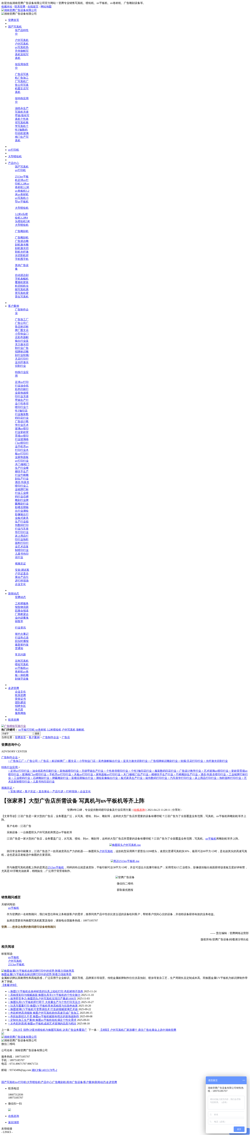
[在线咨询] (139, 809)
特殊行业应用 (9, 767)
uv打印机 (20, 170)
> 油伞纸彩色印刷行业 (43, 770)
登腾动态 (20, 597)
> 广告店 (43, 761)
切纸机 (22, 285)
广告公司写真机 (22, 85)
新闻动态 (100, 1082)
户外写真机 (22, 40)
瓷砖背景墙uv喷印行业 (22, 436)
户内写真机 (22, 43)
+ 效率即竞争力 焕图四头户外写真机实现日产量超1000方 (42, 998)
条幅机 (24, 278)
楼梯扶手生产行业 (22, 471)
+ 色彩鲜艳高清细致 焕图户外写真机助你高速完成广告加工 (43, 1012)
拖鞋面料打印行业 (22, 543)
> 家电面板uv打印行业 (107, 774)
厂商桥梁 (20, 614)
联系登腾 (19, 6)
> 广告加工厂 (16, 761)
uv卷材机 (40, 729)
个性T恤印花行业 (22, 411)
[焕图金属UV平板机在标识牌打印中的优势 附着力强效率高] (37, 970)
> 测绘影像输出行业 (106, 778)
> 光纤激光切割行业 (216, 761)
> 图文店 (71, 761)
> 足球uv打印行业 (19, 770)
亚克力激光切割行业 (22, 344)
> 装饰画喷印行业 (68, 770)
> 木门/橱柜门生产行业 (135, 774)
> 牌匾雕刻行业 (59, 778)
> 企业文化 (84, 791)
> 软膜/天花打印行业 (191, 761)
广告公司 (20, 323)
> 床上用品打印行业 (205, 778)
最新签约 (20, 644)
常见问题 (20, 654)
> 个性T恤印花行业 (140, 770)
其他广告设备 (74, 1082)
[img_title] (13, 726)
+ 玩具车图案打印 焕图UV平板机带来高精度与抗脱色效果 (43, 1005)
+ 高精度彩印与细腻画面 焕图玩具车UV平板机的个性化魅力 (44, 994)
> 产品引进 (57, 791)
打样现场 (23, 580)
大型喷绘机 (22, 207)
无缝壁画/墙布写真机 (22, 115)
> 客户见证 (29, 791)
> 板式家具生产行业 (131, 778)
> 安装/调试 (15, 791)
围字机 (24, 258)
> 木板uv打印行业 (83, 774)
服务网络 (20, 713)
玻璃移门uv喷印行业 (22, 443)
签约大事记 (22, 633)
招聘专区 (20, 706)
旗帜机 (80, 729)
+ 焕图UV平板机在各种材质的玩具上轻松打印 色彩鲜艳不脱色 (45, 991)
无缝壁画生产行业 (22, 400)
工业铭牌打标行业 (22, 489)
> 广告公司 (31, 761)
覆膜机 (19, 282)
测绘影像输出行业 (22, 514)
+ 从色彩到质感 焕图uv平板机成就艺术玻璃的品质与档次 (42, 1023)
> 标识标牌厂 (57, 761)
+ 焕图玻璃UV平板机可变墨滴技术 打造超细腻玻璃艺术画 (43, 1009)
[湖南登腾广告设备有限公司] (19, 10)
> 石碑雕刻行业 (40, 778)
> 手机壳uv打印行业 (59, 774)
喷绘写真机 (22, 664)
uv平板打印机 (26, 729)
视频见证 (20, 563)
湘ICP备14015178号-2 (44, 1070)
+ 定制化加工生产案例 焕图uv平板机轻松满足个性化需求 (42, 1020)
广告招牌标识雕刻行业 (22, 352)
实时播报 (23, 641)
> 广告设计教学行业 (189, 770)
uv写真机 (20, 47)
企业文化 (20, 584)
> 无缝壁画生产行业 (91, 770)
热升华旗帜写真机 (22, 51)
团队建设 (20, 702)
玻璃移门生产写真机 (22, 137)
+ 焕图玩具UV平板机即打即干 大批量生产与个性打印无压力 (44, 1002)
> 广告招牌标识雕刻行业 (163, 761)
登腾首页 (20, 737)
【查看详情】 (9, 985)
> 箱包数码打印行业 (155, 778)
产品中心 (46, 1082)
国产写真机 (22, 166)
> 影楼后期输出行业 (81, 778)
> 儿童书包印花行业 (43, 781)
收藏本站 (6, 6)
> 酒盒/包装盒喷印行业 (212, 774)
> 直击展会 (43, 791)
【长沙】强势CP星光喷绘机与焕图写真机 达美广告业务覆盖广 (49, 1029)
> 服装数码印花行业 (164, 770)
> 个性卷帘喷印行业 (116, 770)
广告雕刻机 (22, 231)
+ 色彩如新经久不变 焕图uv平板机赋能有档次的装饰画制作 (43, 1016)
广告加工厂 (22, 319)
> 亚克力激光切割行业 (134, 761)
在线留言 (33, 6)
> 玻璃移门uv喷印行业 (33, 774)
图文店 (24, 330)
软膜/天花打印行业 (22, 359)
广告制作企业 (51, 737)
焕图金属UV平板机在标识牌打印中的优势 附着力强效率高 (36, 974)
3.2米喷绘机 (54, 729)
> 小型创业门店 (86, 761)
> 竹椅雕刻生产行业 (186, 774)
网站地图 (46, 6)
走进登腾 (111, 1082)
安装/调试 (21, 569)
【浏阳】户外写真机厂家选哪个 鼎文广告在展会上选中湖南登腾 (137, 1029)
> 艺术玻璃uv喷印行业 (215, 770)
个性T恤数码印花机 (22, 130)
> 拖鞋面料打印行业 (229, 778)
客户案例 (34, 737)
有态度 (19, 709)
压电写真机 (22, 660)
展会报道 (23, 610)
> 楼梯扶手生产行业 (161, 774)
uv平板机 (20, 668)
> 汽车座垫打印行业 (180, 778)
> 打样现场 (71, 791)
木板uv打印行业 (22, 454)
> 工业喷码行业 (21, 778)
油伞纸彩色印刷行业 (22, 389)
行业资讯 (20, 627)
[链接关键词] (125, 844)
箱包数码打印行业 (22, 525)
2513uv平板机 (56, 867)
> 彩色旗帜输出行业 (108, 761)
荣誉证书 (20, 698)
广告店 (66, 737)
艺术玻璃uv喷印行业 (22, 429)
